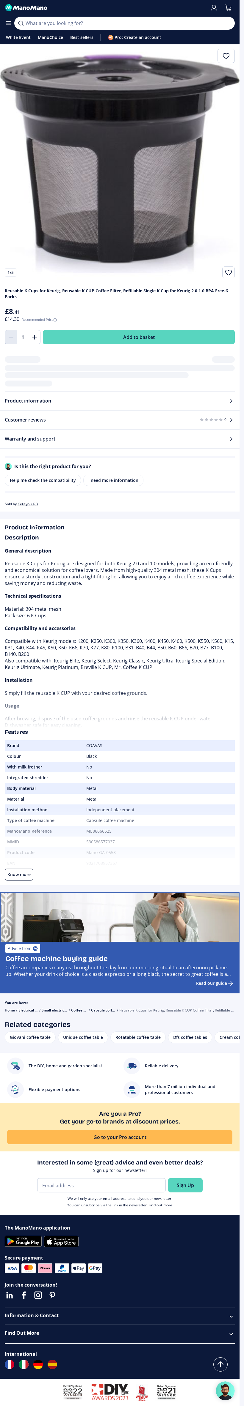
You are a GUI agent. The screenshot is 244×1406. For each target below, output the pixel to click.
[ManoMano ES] (52, 1364)
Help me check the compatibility (43, 480)
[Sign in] (213, 7)
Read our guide (211, 983)
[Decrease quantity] (11, 337)
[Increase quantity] (34, 337)
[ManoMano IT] (24, 1364)
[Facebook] (24, 1295)
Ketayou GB (28, 503)
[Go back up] (220, 1364)
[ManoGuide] (225, 1390)
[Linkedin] (9, 1295)
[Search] (21, 23)
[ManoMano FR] (9, 1364)
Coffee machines (85, 1010)
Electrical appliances (35, 1010)
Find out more (160, 1205)
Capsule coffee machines (112, 1010)
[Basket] (228, 7)
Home (10, 1010)
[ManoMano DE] (38, 1364)
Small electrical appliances (64, 1010)
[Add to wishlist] (228, 272)
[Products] (8, 23)
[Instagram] (38, 1295)
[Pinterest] (52, 1295)
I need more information (113, 480)
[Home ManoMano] (105, 7)
